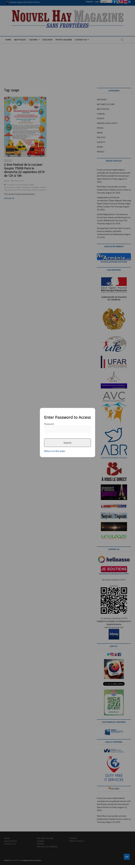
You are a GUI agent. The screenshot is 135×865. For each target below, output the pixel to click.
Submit (67, 442)
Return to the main (54, 450)
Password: (49, 424)
